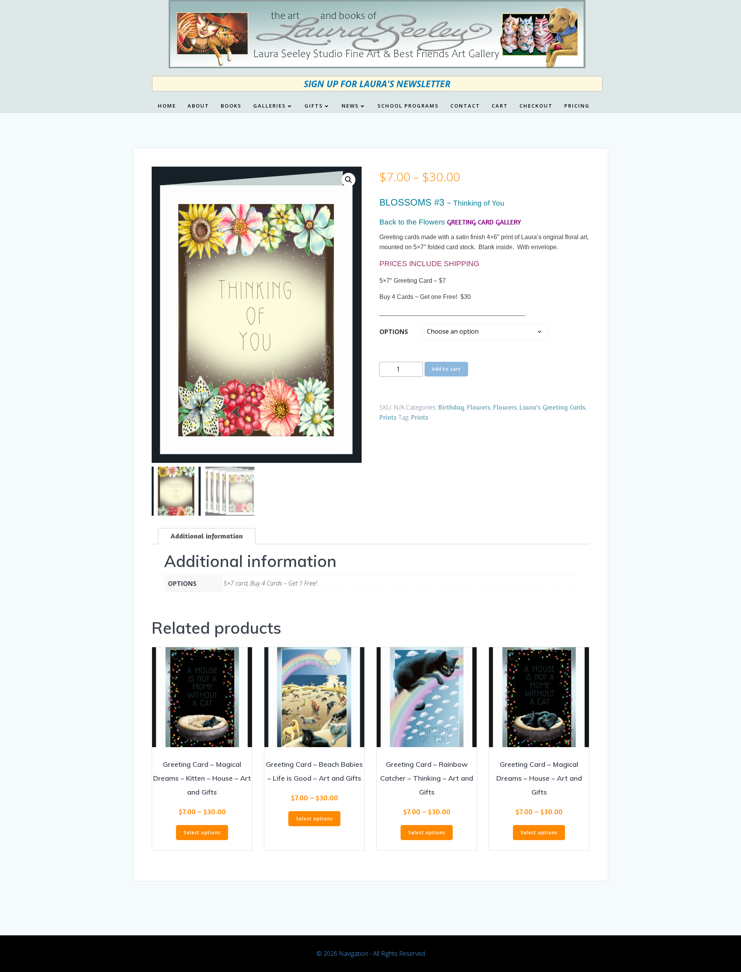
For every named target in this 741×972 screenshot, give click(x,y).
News (350, 106)
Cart (500, 106)
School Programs (408, 106)
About (198, 106)
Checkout (536, 106)
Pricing (577, 106)
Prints (388, 417)
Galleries (269, 106)
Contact (465, 106)
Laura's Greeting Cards (552, 407)
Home (167, 106)
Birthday (451, 407)
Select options (202, 832)
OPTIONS (393, 331)
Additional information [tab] (207, 536)
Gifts (314, 106)
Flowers (479, 407)
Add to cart (446, 369)
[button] (348, 180)
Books (231, 106)
